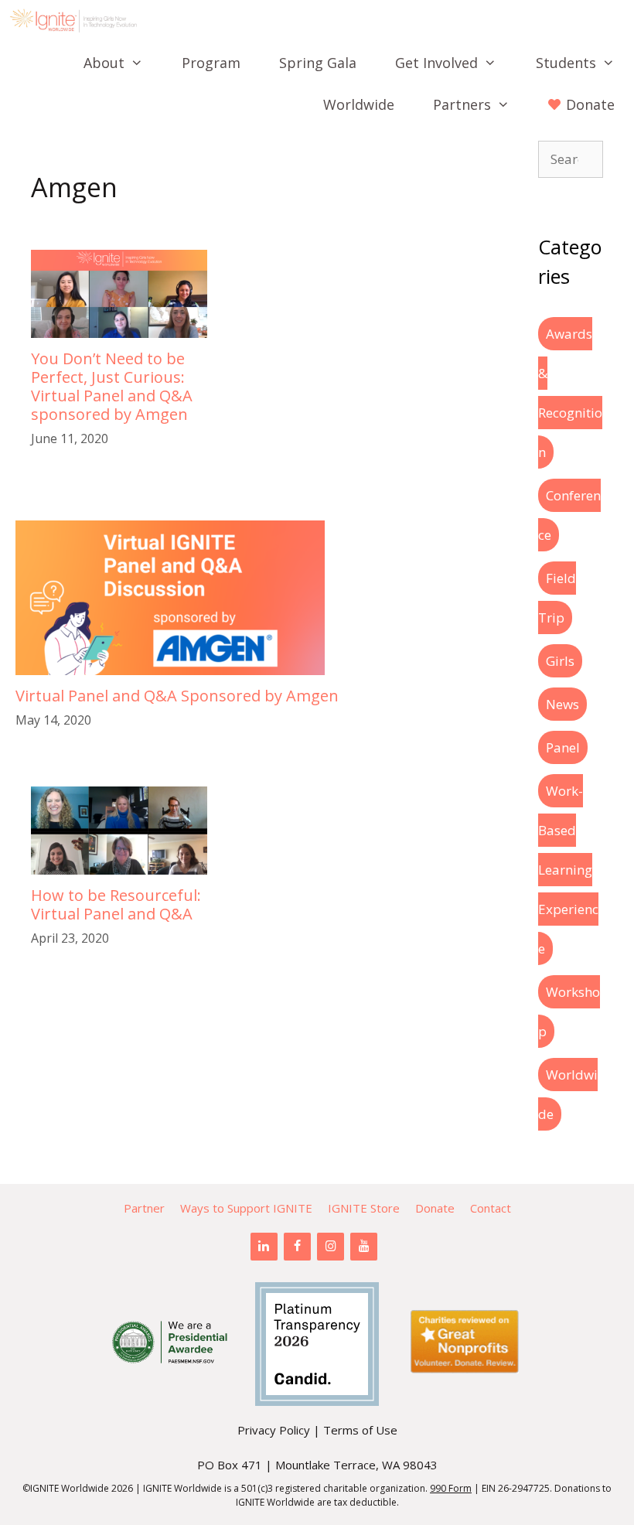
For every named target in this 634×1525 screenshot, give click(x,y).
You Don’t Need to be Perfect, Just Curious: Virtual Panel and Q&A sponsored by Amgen (112, 386)
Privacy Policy (273, 1430)
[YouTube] (363, 1247)
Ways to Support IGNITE (246, 1208)
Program (211, 62)
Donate (435, 1208)
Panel (563, 747)
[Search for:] (570, 159)
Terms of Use (360, 1430)
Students (566, 62)
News (562, 704)
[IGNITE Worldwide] (77, 21)
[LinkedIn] (264, 1247)
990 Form (451, 1488)
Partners (462, 104)
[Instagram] (330, 1247)
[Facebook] (297, 1247)
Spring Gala (317, 62)
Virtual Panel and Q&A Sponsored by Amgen (177, 695)
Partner (144, 1208)
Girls (560, 661)
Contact (490, 1208)
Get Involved (436, 62)
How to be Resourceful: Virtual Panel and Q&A (116, 904)
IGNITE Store (364, 1208)
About (104, 62)
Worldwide (358, 104)
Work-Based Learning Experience (568, 869)
